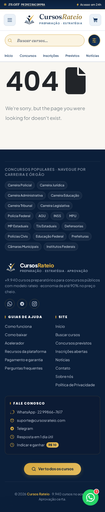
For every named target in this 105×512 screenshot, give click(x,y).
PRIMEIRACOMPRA (33, 4)
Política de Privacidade (75, 384)
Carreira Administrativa (25, 195)
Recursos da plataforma (25, 351)
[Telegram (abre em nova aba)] (22, 304)
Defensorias (74, 226)
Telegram (25, 428)
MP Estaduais (18, 226)
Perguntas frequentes (24, 368)
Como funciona (18, 326)
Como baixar (16, 334)
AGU (42, 216)
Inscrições (51, 56)
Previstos (72, 56)
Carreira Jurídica (52, 185)
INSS (57, 216)
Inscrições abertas (71, 351)
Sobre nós (64, 376)
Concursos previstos (73, 343)
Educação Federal (50, 236)
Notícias (92, 56)
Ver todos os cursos (56, 468)
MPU (72, 216)
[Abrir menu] (10, 20)
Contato (62, 368)
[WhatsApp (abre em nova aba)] (10, 304)
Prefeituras (80, 236)
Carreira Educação (65, 195)
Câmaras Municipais (23, 247)
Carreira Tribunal (20, 206)
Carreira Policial (20, 185)
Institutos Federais (61, 247)
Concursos (28, 56)
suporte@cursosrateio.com (41, 420)
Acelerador (14, 343)
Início (9, 56)
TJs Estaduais (46, 226)
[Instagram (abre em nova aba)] (34, 304)
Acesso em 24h (90, 4)
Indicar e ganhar (37, 445)
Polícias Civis (18, 236)
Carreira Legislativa (54, 206)
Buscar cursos (67, 334)
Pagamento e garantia (24, 359)
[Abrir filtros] (94, 40)
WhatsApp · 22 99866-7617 (39, 412)
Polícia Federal (19, 216)
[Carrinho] (95, 20)
